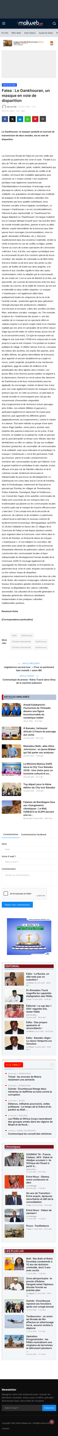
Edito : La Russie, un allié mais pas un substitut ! (37, 976)
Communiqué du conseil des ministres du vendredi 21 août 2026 (30, 1135)
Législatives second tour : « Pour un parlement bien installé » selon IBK (29, 669)
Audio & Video (46, 32)
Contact (5, 1428)
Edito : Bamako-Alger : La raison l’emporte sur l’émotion (39, 1040)
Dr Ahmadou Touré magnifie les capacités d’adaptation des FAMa (39, 993)
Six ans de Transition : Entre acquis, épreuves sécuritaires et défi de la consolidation (39, 1197)
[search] (54, 23)
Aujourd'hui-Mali (32, 1169)
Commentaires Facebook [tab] (33, 834)
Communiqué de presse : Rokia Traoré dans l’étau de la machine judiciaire (29, 681)
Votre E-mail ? (9, 856)
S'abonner (49, 1407)
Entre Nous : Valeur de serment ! (39, 1212)
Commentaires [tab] (10, 834)
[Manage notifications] (51, 1422)
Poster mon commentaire (17, 904)
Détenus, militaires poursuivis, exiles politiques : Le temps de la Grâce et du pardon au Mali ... (29, 1106)
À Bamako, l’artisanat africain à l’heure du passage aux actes (39, 731)
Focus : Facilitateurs (37, 1225)
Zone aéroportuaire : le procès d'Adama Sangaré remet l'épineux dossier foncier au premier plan (39, 1284)
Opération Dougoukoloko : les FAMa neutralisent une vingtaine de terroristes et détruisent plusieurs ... (39, 1343)
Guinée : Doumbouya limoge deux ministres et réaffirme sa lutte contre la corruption (30, 1091)
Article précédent (31, 663)
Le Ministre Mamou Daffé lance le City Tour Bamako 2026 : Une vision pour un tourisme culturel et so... (38, 768)
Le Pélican (30, 983)
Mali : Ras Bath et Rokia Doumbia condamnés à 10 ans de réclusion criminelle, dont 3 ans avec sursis (39, 1264)
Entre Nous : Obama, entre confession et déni (38, 1179)
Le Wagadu (30, 1293)
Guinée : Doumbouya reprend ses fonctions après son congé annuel (40, 1303)
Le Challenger (31, 1186)
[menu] (3, 23)
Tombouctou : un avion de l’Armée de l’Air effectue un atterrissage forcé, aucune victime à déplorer (40, 1322)
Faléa (14, 635)
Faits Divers (30, 32)
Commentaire (9, 868)
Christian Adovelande (21, 641)
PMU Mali (16, 32)
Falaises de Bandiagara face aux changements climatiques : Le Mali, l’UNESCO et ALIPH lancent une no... (39, 808)
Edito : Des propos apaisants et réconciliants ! (36, 1025)
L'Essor (29, 999)
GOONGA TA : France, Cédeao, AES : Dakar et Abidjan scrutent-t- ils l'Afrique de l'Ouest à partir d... (39, 1160)
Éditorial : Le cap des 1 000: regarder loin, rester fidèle (38, 1008)
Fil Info (4, 32)
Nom (4, 843)
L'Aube (29, 1229)
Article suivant (27, 676)
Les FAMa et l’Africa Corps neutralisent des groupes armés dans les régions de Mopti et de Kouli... (30, 1121)
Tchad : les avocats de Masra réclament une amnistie (24, 1078)
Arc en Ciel (27, 818)
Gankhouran (26, 635)
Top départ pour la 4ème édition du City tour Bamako (39, 786)
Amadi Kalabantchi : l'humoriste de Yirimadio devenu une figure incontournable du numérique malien (37, 711)
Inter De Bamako (32, 1015)
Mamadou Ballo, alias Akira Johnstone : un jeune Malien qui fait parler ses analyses (39, 749)
